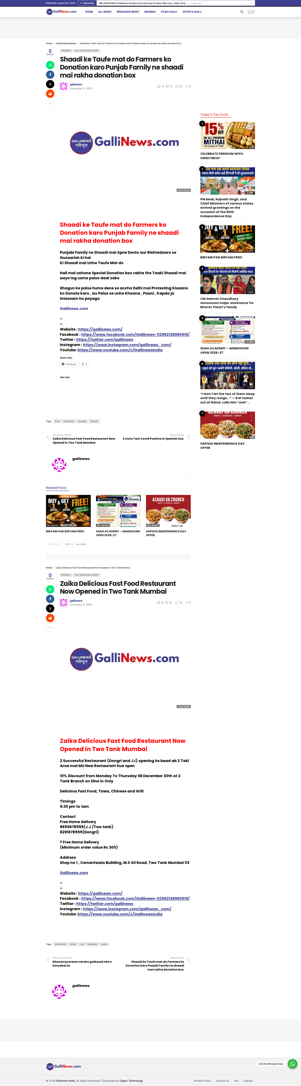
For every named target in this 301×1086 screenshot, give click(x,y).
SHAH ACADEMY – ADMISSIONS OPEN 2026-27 (118, 533)
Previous (54, 544)
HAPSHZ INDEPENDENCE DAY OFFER (166, 533)
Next (68, 544)
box (57, 421)
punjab (82, 421)
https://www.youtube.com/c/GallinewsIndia (120, 349)
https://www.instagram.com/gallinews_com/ (127, 344)
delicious (60, 944)
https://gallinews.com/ (100, 329)
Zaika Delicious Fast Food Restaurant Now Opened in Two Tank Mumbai (118, 587)
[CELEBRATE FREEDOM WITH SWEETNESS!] (227, 135)
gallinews (76, 84)
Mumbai (66, 50)
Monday (92, 944)
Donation (69, 421)
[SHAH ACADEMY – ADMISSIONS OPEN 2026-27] (118, 511)
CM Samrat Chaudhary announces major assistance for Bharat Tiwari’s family (227, 302)
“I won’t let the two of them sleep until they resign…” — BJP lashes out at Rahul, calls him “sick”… (227, 398)
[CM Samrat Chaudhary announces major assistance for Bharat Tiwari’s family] (227, 280)
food (73, 944)
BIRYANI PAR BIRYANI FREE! (65, 531)
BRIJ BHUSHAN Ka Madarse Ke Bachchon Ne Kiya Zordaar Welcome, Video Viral (142, 3)
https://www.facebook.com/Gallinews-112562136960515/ (135, 334)
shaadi (94, 421)
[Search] (242, 11)
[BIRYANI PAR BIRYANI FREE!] (68, 511)
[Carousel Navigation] (248, 3)
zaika (104, 944)
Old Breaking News (87, 50)
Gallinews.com (74, 872)
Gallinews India (65, 1080)
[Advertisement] (150, 27)
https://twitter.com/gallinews (104, 339)
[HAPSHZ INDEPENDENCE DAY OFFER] (168, 511)
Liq (82, 944)
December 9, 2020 (81, 88)
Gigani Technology (131, 1080)
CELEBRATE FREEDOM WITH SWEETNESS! (221, 155)
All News (53, 525)
